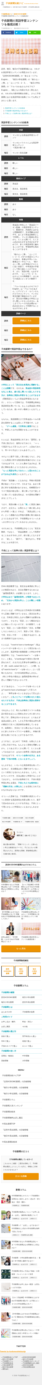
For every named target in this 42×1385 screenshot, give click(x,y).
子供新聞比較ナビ (22, 3)
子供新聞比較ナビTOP (11, 1075)
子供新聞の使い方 (17, 821)
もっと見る (21, 948)
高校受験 (4, 1061)
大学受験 (25, 1061)
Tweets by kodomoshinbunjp (13, 1351)
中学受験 (25, 1056)
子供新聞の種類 (6, 818)
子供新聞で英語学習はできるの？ (16, 111)
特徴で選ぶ (26, 1041)
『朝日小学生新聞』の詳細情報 (15, 1088)
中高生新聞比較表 (9, 1142)
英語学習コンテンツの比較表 (15, 108)
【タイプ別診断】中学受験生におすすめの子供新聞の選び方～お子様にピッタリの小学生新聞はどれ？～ (30, 889)
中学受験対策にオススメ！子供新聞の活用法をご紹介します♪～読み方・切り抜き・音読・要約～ (26, 1199)
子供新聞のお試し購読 (27, 1235)
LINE (35, 32)
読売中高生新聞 (28, 1002)
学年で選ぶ (5, 1041)
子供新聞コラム (8, 1100)
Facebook (8, 32)
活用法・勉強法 (7, 1056)
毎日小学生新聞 (6, 821)
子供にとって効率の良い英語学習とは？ (18, 113)
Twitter (21, 32)
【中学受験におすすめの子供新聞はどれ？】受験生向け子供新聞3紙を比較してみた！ (26, 1317)
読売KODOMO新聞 (18, 818)
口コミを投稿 (21, 1176)
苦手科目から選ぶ (29, 1036)
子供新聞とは (6, 1007)
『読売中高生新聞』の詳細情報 (15, 1130)
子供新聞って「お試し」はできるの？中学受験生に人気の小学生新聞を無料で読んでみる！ (25, 1228)
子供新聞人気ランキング (12, 1106)
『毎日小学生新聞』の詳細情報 (15, 1094)
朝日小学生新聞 (29, 818)
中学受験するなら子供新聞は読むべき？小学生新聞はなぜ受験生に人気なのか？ (25, 1245)
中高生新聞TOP (8, 1124)
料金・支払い (27, 1022)
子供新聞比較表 (8, 1112)
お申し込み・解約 (8, 1022)
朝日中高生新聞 (7, 1367)
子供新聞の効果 (28, 1012)
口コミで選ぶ (27, 1046)
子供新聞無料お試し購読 (12, 1118)
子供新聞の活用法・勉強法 (32, 821)
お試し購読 (5, 1026)
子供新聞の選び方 (8, 1031)
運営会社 (5, 1369)
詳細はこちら (26, 321)
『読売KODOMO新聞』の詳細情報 (16, 1082)
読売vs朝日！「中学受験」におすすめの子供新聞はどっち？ (10, 939)
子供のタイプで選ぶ (9, 1046)
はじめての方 (6, 1012)
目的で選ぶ (5, 1036)
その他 (25, 1026)
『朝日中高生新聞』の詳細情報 (15, 1136)
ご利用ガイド (6, 1017)
